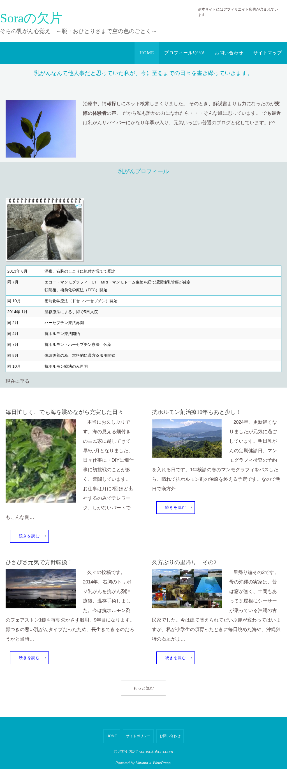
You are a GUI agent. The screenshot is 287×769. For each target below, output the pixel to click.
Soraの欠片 (31, 18)
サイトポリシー (138, 734)
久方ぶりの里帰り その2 (184, 560)
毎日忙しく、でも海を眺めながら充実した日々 (64, 410)
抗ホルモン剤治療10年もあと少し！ (197, 410)
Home (112, 734)
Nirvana (142, 761)
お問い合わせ (169, 734)
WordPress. (162, 761)
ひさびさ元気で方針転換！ (39, 560)
